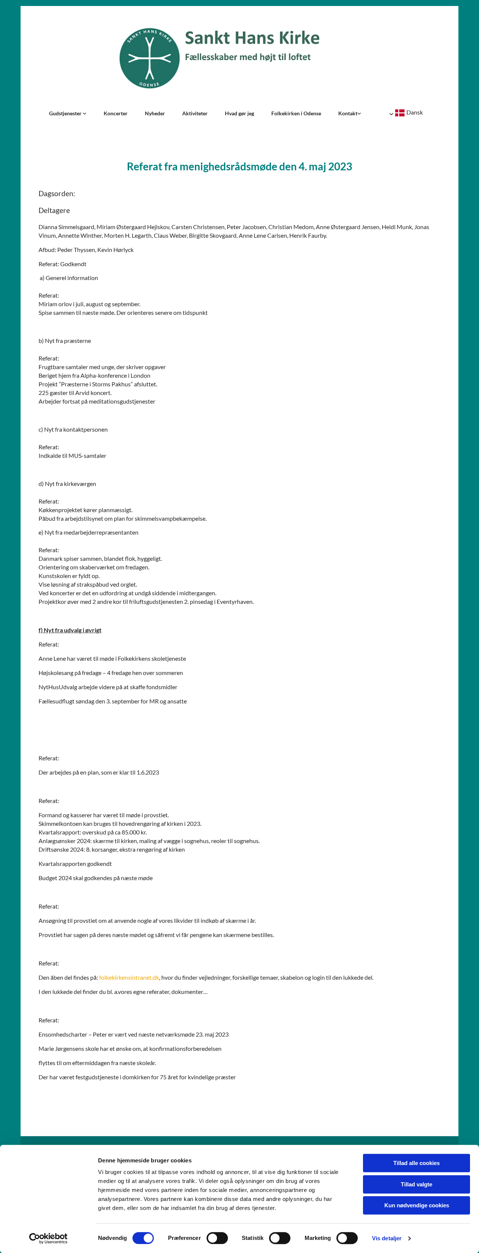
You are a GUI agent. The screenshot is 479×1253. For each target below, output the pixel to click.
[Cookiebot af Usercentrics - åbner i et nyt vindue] (48, 1238)
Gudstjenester (66, 113)
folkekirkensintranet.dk (129, 977)
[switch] (217, 1238)
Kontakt (347, 113)
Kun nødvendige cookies (416, 1205)
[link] (67, 113)
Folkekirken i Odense (296, 113)
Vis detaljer (387, 1238)
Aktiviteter (195, 113)
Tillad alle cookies (416, 1163)
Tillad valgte (416, 1184)
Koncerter (116, 113)
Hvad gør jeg (239, 113)
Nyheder (155, 113)
